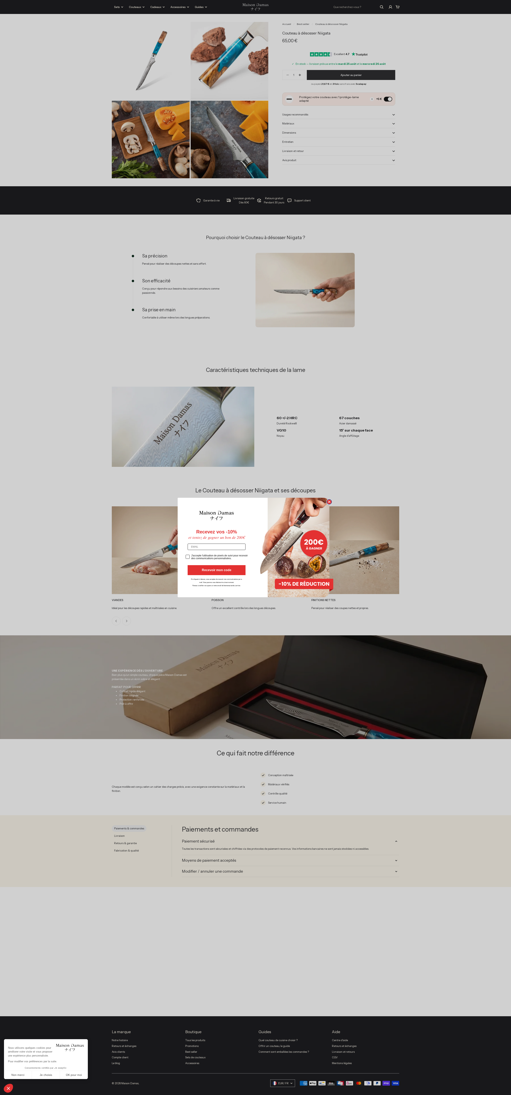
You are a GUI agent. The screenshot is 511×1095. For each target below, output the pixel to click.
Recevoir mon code (216, 570)
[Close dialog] (329, 501)
